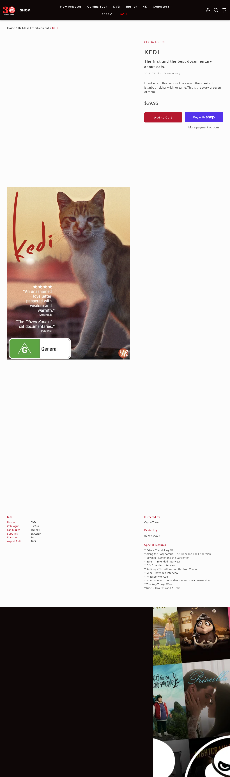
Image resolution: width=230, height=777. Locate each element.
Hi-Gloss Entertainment (33, 28)
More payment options (203, 127)
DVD (116, 6)
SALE (124, 13)
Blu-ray (131, 6)
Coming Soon (97, 6)
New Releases (71, 6)
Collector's (161, 6)
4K (145, 6)
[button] (216, 10)
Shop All (108, 13)
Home (11, 28)
